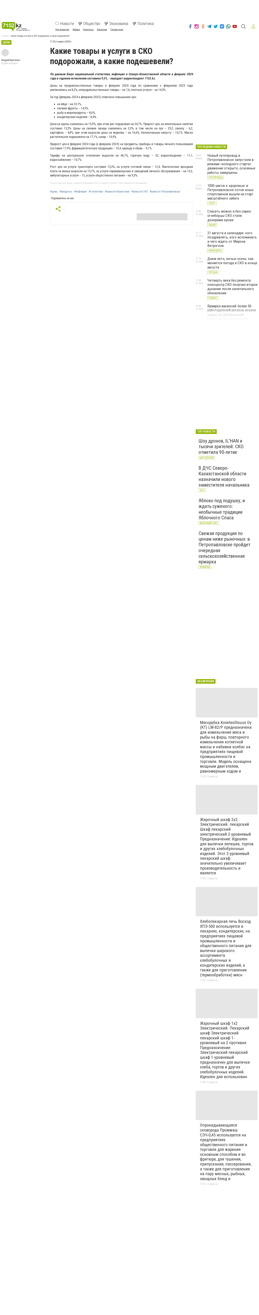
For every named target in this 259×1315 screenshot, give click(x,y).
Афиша (76, 29)
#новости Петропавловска (165, 191)
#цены (53, 191)
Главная (5, 36)
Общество (91, 23)
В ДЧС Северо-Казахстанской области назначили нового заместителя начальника (224, 476)
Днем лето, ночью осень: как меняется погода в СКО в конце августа (232, 263)
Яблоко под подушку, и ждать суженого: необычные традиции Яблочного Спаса (222, 509)
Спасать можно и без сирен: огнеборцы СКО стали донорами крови (229, 215)
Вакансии (102, 29)
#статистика (96, 191)
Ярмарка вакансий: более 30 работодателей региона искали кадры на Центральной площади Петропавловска (231, 312)
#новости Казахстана (117, 191)
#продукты (66, 191)
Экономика (118, 23)
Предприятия (62, 29)
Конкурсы (88, 29)
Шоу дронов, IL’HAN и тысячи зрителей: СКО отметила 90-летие (221, 446)
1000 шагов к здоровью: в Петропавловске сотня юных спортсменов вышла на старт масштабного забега (230, 192)
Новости (67, 23)
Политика (145, 23)
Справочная (116, 29)
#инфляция (80, 191)
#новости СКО (139, 191)
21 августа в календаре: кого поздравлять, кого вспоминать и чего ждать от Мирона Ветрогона (232, 239)
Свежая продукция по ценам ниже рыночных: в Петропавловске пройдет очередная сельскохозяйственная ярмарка (224, 547)
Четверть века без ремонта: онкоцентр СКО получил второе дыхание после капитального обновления (232, 286)
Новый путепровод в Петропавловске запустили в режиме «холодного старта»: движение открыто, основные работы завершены (231, 164)
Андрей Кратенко (10, 60)
